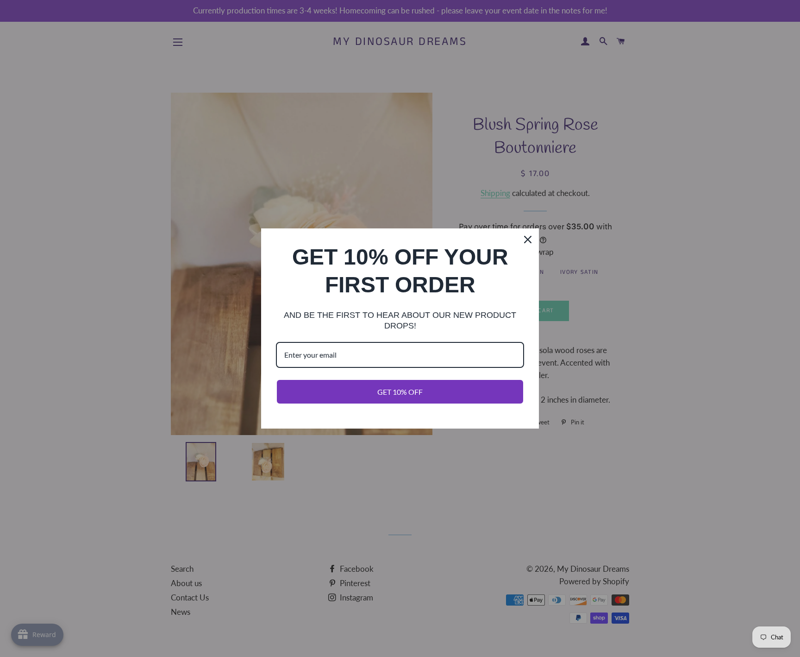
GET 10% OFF (400, 391)
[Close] (528, 239)
